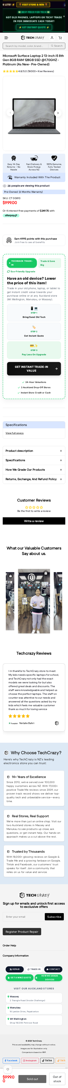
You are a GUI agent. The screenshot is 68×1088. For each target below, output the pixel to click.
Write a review (34, 521)
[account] (52, 38)
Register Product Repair (22, 931)
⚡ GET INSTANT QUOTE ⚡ (34, 27)
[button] (7, 38)
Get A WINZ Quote (21, 977)
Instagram (31, 1060)
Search (58, 45)
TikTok (48, 1060)
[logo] (32, 38)
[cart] (60, 38)
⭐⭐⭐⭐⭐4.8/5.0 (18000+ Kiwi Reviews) (28, 71)
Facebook (12, 1060)
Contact (54, 969)
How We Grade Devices (49, 978)
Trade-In (35, 969)
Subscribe (54, 917)
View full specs (15, 433)
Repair (16, 969)
